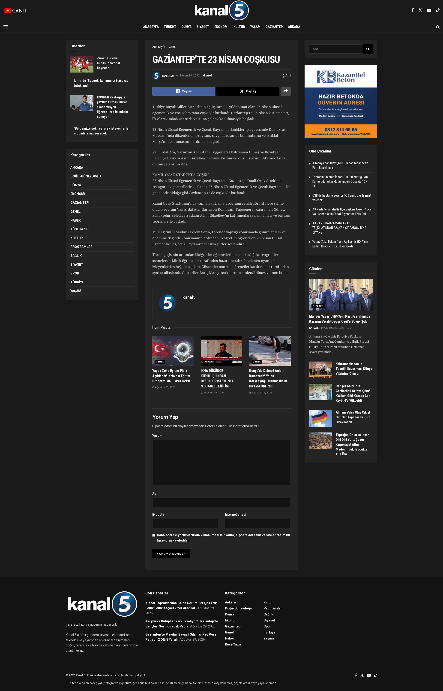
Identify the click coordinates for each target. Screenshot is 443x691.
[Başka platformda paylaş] (286, 91)
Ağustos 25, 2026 (333, 327)
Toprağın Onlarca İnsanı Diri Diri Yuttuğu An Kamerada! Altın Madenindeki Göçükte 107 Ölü (340, 181)
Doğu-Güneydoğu (85, 176)
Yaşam (255, 27)
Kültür (239, 27)
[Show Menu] (5, 26)
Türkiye (170, 27)
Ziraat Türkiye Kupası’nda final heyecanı (108, 63)
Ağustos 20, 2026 (164, 387)
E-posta (159, 514)
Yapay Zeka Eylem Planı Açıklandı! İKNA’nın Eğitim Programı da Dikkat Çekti (171, 375)
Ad (155, 493)
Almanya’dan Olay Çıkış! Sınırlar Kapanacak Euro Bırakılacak (353, 417)
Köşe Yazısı (79, 229)
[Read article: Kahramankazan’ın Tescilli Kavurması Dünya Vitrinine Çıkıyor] (320, 370)
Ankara (294, 27)
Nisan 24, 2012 (190, 75)
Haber (75, 220)
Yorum (158, 435)
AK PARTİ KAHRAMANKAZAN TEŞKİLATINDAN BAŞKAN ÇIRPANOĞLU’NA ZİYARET (339, 227)
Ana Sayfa (158, 47)
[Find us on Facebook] (412, 10)
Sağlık (76, 256)
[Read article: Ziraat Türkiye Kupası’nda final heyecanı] (81, 64)
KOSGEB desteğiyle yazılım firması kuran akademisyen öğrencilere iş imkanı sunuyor (112, 107)
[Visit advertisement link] (341, 101)
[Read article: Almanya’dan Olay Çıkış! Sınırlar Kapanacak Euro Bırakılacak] (320, 418)
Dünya (187, 27)
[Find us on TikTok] (438, 10)
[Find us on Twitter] (420, 10)
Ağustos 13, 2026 (261, 392)
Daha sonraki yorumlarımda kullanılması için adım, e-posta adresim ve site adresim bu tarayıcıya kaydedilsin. (223, 537)
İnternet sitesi (235, 514)
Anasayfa (151, 27)
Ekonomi (221, 27)
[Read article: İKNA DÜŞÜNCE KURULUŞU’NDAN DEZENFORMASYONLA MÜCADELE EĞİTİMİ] (221, 351)
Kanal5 (168, 75)
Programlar (81, 247)
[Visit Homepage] (221, 10)
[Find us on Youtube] (429, 10)
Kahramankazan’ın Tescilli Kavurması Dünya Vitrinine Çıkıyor (354, 369)
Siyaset (203, 27)
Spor (74, 273)
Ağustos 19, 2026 (213, 392)
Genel (172, 47)
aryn (117, 675)
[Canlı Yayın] (15, 10)
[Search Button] (438, 27)
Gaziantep (274, 27)
